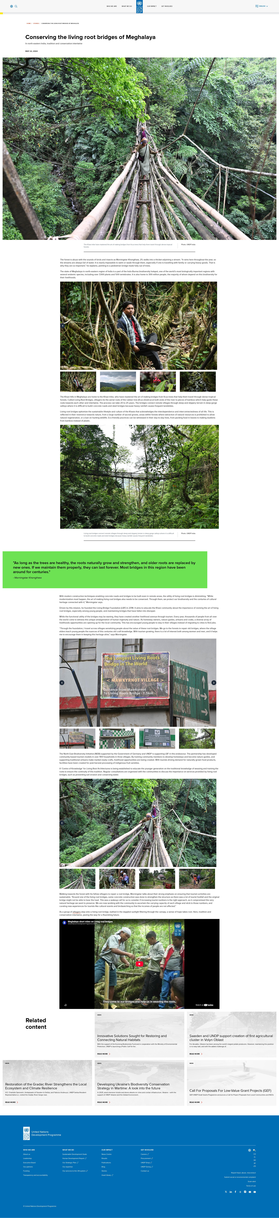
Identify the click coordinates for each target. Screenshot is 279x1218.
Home (29, 23)
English (262, 6)
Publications (106, 1162)
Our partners (28, 1167)
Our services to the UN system (74, 1171)
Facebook (235, 1192)
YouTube (250, 1192)
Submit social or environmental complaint (240, 1177)
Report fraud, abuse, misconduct (243, 1172)
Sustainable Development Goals (74, 1154)
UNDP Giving (146, 1167)
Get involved (166, 6)
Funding (26, 1171)
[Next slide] (214, 325)
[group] (138, 326)
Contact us (145, 1171)
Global (11, 6)
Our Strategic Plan (69, 1162)
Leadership (27, 1158)
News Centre (106, 1154)
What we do (127, 6)
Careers (144, 1154)
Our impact (152, 6)
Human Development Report (73, 1158)
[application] (139, 964)
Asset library (106, 1175)
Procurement (146, 1158)
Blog (103, 1167)
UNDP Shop (145, 1162)
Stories (36, 23)
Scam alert (252, 1181)
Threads (240, 1192)
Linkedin (231, 1192)
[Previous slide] (62, 325)
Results (104, 1158)
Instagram (245, 1192)
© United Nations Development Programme (39, 1206)
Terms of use (251, 1186)
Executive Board (29, 1162)
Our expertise (67, 1167)
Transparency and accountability (35, 1175)
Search (16, 6)
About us (26, 1154)
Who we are (112, 6)
